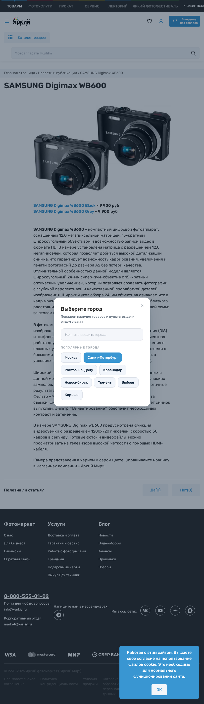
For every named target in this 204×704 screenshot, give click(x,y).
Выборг (128, 382)
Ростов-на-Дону (79, 370)
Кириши (72, 395)
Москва (71, 357)
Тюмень (104, 382)
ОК (159, 689)
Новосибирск (76, 382)
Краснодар (112, 370)
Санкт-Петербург (103, 357)
